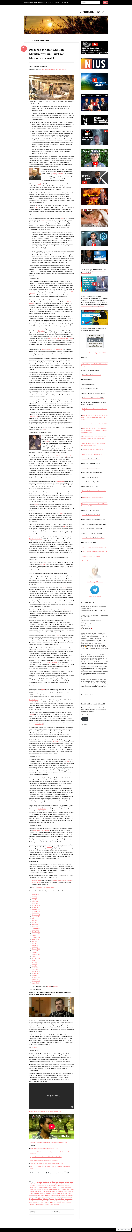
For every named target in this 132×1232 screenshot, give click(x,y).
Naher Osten (53, 1197)
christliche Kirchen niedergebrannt (55, 1186)
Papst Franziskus (33, 1199)
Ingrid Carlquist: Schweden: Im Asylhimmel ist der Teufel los (46, 1157)
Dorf (58, 1187)
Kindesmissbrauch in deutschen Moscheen (92, 497)
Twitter (49, 986)
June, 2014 (34, 920)
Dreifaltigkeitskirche (65, 1187)
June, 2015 (34, 898)
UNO (62, 218)
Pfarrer (40, 1199)
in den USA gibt (39, 724)
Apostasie (61, 1182)
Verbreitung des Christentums (49, 662)
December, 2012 (36, 952)
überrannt (31, 714)
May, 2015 (34, 900)
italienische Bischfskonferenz (43, 1193)
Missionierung (32, 1197)
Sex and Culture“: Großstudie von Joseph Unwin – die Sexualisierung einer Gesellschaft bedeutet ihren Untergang (94, 364)
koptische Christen (54, 1195)
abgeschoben (56, 742)
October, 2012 (35, 956)
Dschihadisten (32, 1189)
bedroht (47, 441)
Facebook (55, 986)
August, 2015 (35, 894)
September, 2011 (36, 981)
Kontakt (101, 12)
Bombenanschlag (33, 416)
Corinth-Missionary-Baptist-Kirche (42, 1187)
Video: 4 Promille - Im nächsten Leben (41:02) (94, 547)
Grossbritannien (51, 1191)
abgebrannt (39, 1182)
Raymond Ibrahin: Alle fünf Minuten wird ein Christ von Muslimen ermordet (46, 53)
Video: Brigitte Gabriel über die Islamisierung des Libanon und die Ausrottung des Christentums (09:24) (94, 417)
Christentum (32, 1186)
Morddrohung (40, 1197)
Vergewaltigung (40, 1204)
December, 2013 (36, 932)
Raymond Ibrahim (36, 880)
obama (64, 1197)
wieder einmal (44, 220)
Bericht (39, 184)
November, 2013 (36, 934)
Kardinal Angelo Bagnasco (57, 173)
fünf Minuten (62, 1189)
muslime (47, 1197)
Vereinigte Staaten (60, 1202)
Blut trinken (43, 1184)
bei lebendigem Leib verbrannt (41, 830)
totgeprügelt (36, 1202)
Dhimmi (54, 1187)
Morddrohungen (68, 610)
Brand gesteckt (60, 481)
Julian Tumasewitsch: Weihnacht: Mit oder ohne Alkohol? (44, 1148)
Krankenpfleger (63, 1195)
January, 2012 (35, 973)
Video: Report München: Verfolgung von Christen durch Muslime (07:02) (48, 1142)
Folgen (85, 719)
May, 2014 (34, 922)
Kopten (46, 1195)
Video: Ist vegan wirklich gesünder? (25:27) (93, 454)
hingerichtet (41, 331)
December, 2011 (36, 975)
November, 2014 (36, 911)
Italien (34, 1193)
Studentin (56, 1201)
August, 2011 (35, 983)
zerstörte (62, 513)
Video (71, 338)
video (51, 1204)
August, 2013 (35, 939)
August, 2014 (35, 917)
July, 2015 (34, 896)
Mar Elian (70, 1195)
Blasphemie (37, 1184)
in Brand (65, 526)
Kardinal (58, 1193)
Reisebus (44, 1201)
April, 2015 (35, 901)
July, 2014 (34, 918)
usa (54, 1202)
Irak (62, 1191)
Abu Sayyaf (46, 1182)
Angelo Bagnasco (54, 1182)
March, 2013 (35, 947)
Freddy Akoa (70, 1189)
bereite (57, 193)
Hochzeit (58, 1191)
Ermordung (45, 1189)
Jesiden (53, 1193)
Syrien (61, 1201)
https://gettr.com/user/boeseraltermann (89, 623)
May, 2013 (34, 943)
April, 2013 (35, 945)
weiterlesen (34, 1047)
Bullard (58, 1184)
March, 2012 (35, 969)
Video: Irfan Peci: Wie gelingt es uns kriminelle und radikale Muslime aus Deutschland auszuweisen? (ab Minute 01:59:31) (94, 430)
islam (65, 1191)
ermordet (57, 360)
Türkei (70, 1201)
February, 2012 (36, 971)
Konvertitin (41, 1195)
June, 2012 (34, 964)
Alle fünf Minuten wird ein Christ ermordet (44, 887)
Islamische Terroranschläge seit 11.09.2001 (95, 353)
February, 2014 (36, 928)
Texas (30, 1202)
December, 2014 (36, 909)
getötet (43, 429)
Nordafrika (59, 1197)
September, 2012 (36, 958)
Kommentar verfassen (35, 1212)
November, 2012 (36, 954)
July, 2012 (34, 962)
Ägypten (67, 1182)
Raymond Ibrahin (36, 1201)
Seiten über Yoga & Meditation (95, 582)
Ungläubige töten (48, 1202)
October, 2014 (35, 913)
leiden (64, 587)
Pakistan (69, 1197)
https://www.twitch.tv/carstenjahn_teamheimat (91, 620)
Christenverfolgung (41, 1186)
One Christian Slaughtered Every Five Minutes (54, 69)
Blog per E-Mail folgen (93, 703)
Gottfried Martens (33, 700)
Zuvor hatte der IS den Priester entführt (58, 338)
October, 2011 (35, 979)
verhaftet (57, 635)
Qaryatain (51, 1199)
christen (72, 1184)
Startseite (87, 12)
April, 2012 (35, 968)
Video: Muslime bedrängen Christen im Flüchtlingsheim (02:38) (45, 1111)
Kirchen (31, 1195)
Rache (68, 761)
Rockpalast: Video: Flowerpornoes (91, 556)
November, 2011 (36, 977)
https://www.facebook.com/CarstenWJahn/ (90, 627)
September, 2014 (36, 915)
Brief (37, 207)
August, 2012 (35, 960)
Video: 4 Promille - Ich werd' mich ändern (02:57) (95, 551)
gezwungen (43, 564)
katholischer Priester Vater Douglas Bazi (52, 349)
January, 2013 (35, 951)
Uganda (41, 1202)
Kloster (36, 1195)
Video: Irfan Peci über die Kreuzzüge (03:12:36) (94, 424)
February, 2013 (36, 949)
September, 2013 (36, 937)
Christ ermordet (65, 1184)
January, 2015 (35, 907)
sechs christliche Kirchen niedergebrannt (60, 456)
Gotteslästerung (33, 1191)
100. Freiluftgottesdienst (35, 539)
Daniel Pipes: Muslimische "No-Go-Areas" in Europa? (44, 1160)
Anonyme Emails (86, 561)
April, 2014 (35, 924)
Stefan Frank (50, 1201)
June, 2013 (34, 941)
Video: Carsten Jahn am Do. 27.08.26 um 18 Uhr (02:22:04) (94, 615)
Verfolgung (69, 1202)
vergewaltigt (32, 1204)
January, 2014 (35, 930)
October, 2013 (35, 935)
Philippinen (45, 1199)
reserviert (49, 847)
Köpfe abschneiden (66, 1193)
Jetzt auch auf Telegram (95, 596)
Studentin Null (42, 809)
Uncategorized (56, 1212)
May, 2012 (34, 966)
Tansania (66, 1201)
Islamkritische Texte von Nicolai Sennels (92, 449)
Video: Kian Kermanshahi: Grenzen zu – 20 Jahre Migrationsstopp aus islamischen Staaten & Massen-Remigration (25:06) (94, 504)
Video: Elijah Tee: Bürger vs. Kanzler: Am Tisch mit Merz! (93, 607)
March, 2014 (35, 926)
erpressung (56, 1189)
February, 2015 (36, 905)
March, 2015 (35, 903)
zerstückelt (56, 1204)
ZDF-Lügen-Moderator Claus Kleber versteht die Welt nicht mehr (46, 1163)
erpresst (51, 1189)
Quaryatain (57, 1199)
